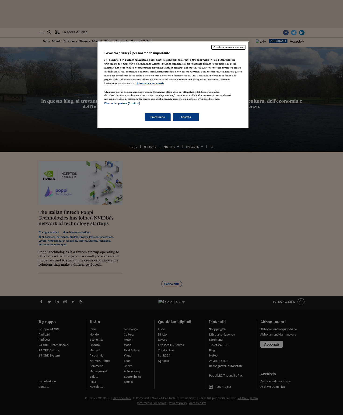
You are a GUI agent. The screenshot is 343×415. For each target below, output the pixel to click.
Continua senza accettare (228, 47)
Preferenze (157, 117)
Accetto (186, 117)
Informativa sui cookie (150, 83)
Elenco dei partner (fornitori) (122, 103)
